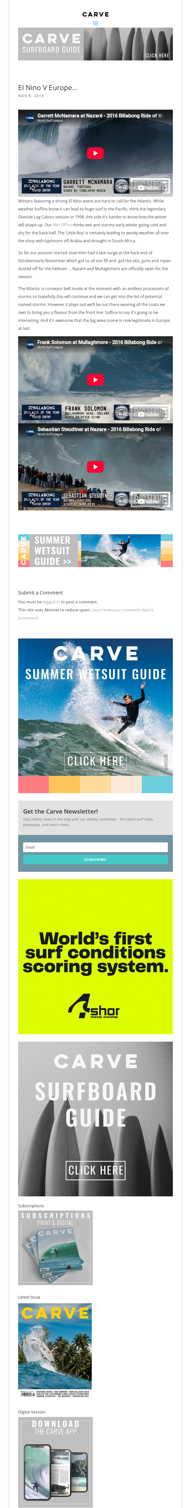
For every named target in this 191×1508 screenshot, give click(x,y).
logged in (51, 602)
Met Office (63, 225)
